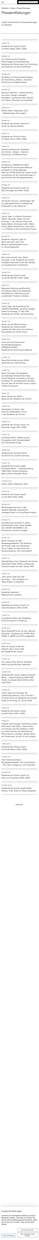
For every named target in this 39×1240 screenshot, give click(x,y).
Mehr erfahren (19, 46)
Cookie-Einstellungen (8, 1235)
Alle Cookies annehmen (27, 1230)
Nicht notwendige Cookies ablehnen (27, 1234)
